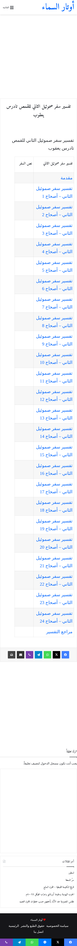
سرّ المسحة (70, 880)
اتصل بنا (38, 931)
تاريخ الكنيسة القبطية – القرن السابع (59, 887)
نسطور (71, 873)
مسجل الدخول (49, 763)
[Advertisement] (38, 56)
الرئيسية (14, 925)
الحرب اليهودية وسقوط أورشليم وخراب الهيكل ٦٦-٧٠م (50, 894)
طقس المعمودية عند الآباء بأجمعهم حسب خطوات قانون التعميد (46, 901)
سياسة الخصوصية (57, 925)
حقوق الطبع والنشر (32, 925)
